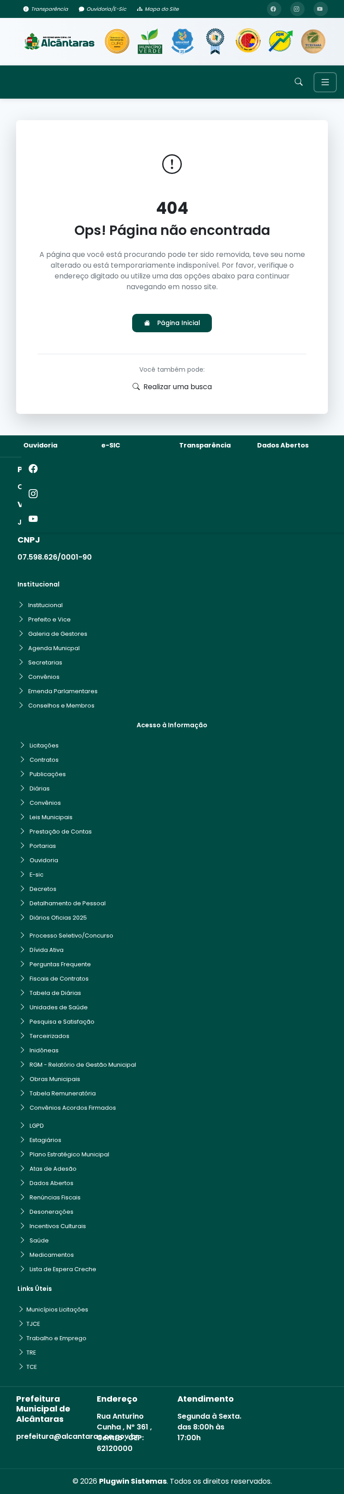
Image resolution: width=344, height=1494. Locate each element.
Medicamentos (52, 1255)
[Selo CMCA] (247, 41)
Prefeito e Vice (49, 619)
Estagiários (45, 1140)
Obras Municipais (55, 1079)
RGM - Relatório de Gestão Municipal (83, 1064)
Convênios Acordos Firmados (73, 1108)
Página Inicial (178, 322)
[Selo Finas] (215, 41)
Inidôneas (44, 1050)
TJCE (33, 1324)
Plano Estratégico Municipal (69, 1154)
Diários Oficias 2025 (58, 917)
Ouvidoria (40, 445)
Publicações (48, 774)
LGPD (37, 1125)
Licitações (44, 745)
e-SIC (110, 445)
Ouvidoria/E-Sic (106, 9)
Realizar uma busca (177, 387)
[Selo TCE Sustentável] (313, 41)
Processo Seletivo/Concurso (71, 935)
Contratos (44, 760)
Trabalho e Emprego (56, 1338)
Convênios (44, 677)
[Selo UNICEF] (182, 41)
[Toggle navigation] (325, 82)
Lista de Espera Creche (63, 1269)
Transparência (49, 9)
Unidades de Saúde (59, 1007)
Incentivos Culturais (58, 1226)
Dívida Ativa (47, 950)
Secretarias (45, 662)
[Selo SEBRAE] (117, 41)
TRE (31, 1352)
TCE (31, 1367)
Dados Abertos (283, 445)
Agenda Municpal (54, 648)
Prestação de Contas (61, 831)
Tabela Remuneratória (63, 1093)
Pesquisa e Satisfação (62, 1021)
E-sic (36, 874)
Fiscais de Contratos (59, 978)
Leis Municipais (51, 817)
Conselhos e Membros (61, 705)
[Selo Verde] (149, 41)
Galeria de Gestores (57, 634)
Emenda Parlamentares (63, 691)
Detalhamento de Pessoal (68, 903)
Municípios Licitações (57, 1309)
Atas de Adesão (53, 1169)
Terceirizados (49, 1036)
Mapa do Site (162, 9)
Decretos (43, 889)
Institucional (45, 605)
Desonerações (51, 1212)
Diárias (40, 788)
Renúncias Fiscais (55, 1197)
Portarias (43, 846)
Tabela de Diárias (55, 993)
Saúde (39, 1240)
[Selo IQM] (280, 41)
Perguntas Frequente (60, 964)
